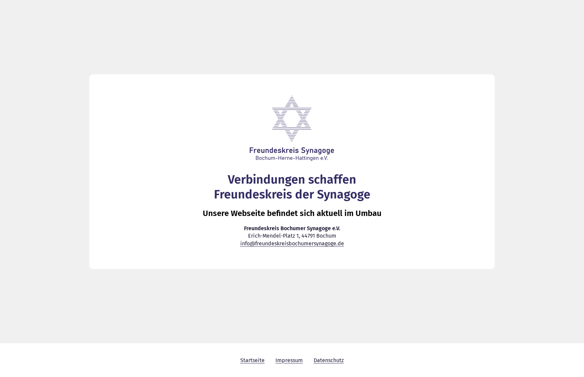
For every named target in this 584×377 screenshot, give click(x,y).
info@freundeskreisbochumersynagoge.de (292, 243)
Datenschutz (329, 360)
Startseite (252, 360)
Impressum (289, 360)
